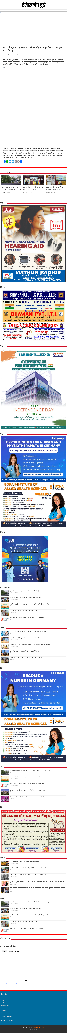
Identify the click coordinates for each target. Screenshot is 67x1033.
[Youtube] (34, 1029)
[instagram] (36, 1029)
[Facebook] (30, 1029)
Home (2, 998)
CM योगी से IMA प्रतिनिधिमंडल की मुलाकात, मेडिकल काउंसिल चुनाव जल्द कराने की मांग (31, 644)
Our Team (3, 1003)
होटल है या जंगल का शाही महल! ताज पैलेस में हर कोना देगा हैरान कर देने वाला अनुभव (11, 190)
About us (3, 1000)
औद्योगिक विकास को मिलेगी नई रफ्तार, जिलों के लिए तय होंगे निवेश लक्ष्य (27, 797)
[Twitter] (32, 1029)
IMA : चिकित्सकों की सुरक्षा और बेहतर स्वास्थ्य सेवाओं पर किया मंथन (26, 638)
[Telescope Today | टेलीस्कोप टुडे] (33, 4)
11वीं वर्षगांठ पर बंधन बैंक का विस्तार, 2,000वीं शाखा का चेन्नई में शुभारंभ (27, 617)
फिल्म (2, 1013)
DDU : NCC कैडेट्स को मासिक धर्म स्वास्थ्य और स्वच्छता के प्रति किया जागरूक (29, 658)
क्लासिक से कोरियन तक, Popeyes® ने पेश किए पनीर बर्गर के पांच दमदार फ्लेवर (29, 604)
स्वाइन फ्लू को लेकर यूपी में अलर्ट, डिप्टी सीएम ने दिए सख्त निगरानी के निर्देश (28, 631)
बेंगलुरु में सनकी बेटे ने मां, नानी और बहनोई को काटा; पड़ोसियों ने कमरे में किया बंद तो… (30, 875)
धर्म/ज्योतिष (3, 1010)
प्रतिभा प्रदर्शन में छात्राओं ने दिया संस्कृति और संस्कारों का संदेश (54, 188)
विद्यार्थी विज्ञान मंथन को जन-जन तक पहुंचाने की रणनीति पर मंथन (33, 188)
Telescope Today (9, 54)
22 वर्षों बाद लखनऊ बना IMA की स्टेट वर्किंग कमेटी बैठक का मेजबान (26, 651)
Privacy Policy (5, 1005)
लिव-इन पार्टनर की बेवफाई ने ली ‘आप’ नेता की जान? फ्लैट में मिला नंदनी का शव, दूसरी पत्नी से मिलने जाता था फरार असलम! (37, 888)
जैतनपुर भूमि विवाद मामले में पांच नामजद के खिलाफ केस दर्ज (24, 861)
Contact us (4, 1008)
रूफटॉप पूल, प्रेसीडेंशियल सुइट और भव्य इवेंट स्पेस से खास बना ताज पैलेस (27, 790)
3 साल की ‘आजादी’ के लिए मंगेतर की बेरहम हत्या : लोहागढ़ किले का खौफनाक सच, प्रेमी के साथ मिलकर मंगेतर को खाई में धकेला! (37, 882)
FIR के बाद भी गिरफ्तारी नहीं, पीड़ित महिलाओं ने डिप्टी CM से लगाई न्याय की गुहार (29, 868)
